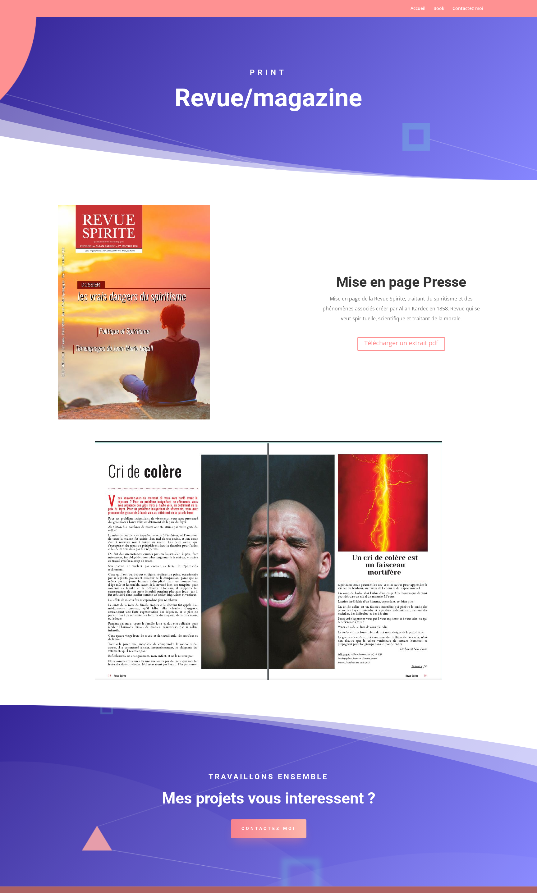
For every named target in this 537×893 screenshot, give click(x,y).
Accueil (418, 8)
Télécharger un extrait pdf (401, 343)
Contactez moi (467, 8)
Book (439, 8)
